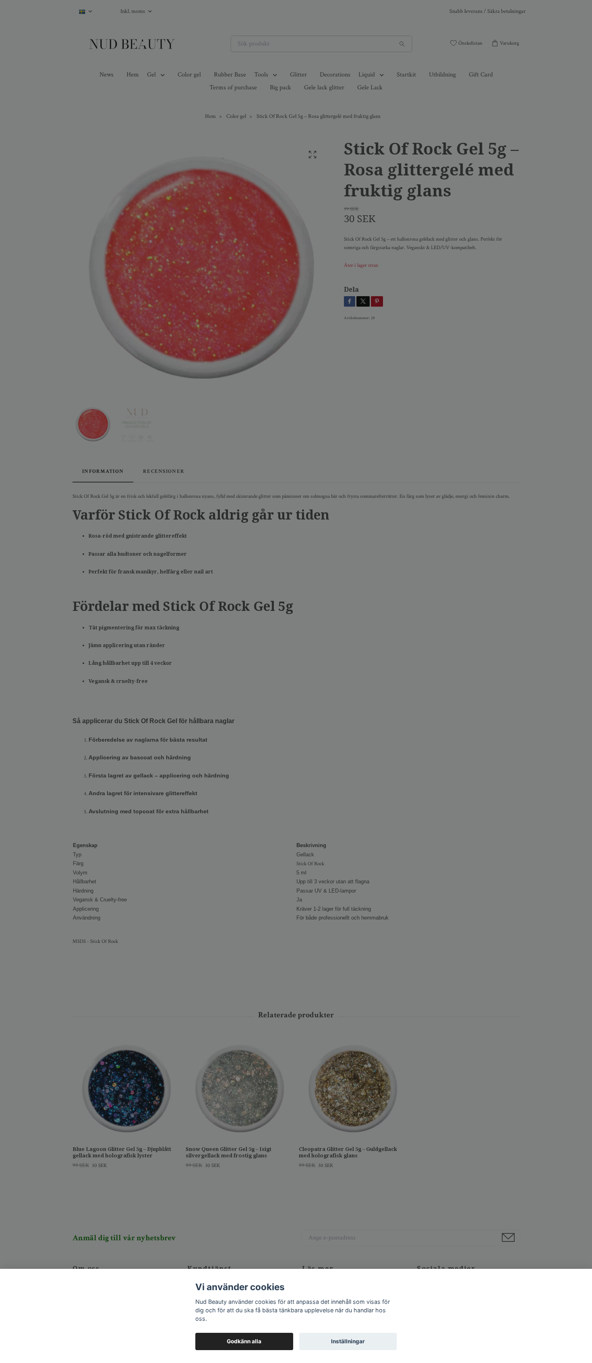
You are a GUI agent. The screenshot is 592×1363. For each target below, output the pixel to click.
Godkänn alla (244, 1341)
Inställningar (348, 1341)
